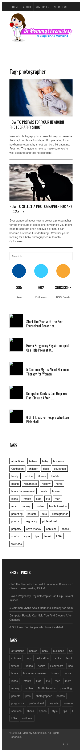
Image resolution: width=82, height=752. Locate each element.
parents (32, 514)
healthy (46, 484)
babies (33, 461)
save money (33, 529)
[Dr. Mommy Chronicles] (41, 39)
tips (37, 536)
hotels (43, 491)
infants (27, 499)
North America (58, 506)
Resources (42, 6)
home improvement (23, 491)
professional (49, 521)
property (16, 529)
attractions (17, 461)
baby (45, 461)
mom (14, 506)
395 (19, 287)
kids (38, 499)
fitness (42, 476)
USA (59, 536)
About (27, 6)
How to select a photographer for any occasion (40, 209)
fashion (28, 476)
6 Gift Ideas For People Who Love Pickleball (47, 419)
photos (15, 521)
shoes (65, 529)
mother (40, 506)
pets (44, 514)
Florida (55, 476)
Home (15, 6)
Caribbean (17, 469)
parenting (16, 514)
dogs (46, 469)
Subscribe (63, 287)
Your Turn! (60, 6)
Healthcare (30, 484)
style (27, 536)
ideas (14, 499)
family (15, 476)
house (56, 491)
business (58, 461)
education (60, 469)
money (26, 506)
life (48, 499)
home (59, 484)
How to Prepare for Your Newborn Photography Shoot (36, 124)
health (15, 484)
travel (47, 536)
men (57, 499)
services (51, 529)
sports (15, 536)
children (33, 469)
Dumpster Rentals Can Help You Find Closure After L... (46, 395)
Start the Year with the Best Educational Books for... (44, 324)
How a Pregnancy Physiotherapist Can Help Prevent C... (47, 348)
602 (41, 287)
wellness (16, 544)
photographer (60, 514)
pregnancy (31, 521)
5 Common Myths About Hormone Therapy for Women (47, 372)
